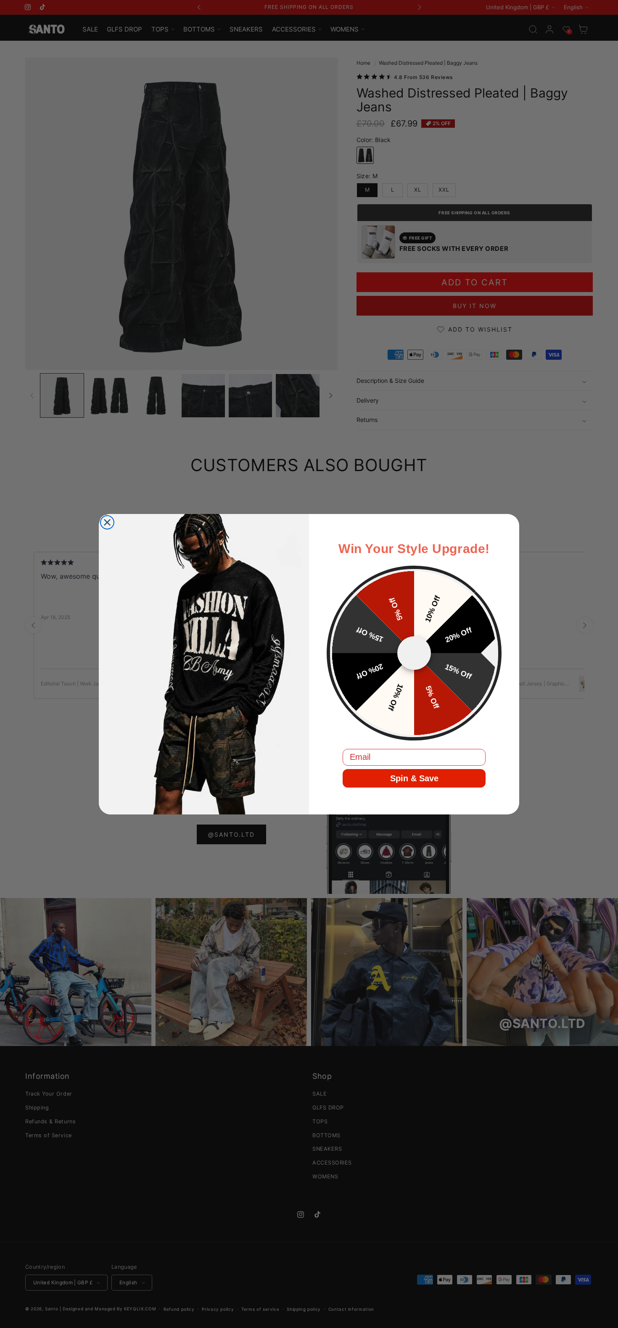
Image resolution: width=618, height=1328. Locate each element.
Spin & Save (414, 778)
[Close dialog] (107, 522)
